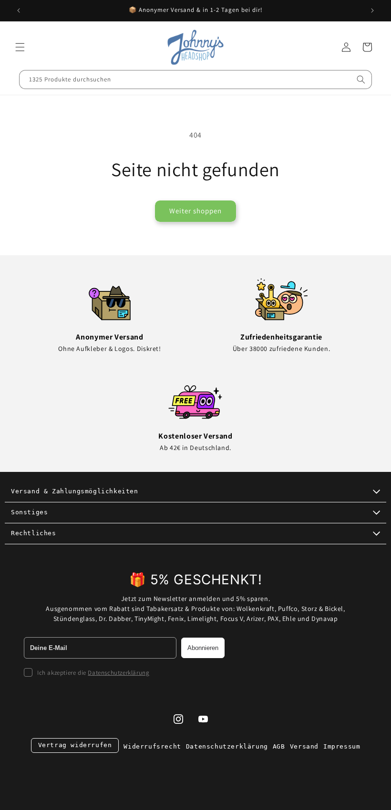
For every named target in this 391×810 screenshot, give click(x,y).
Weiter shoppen (195, 210)
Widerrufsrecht (152, 746)
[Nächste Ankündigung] (372, 10)
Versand (304, 746)
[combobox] (195, 79)
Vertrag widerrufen (75, 745)
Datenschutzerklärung (118, 673)
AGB (279, 746)
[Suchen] (360, 79)
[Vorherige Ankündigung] (18, 10)
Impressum (341, 746)
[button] (20, 47)
